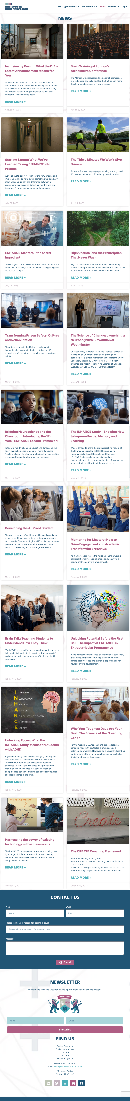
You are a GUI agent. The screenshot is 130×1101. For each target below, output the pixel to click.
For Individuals (89, 6)
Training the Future (85, 1037)
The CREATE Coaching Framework (96, 851)
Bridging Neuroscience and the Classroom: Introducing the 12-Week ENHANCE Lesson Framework (32, 436)
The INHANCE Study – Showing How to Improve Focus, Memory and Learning (97, 436)
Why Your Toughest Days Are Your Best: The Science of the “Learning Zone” (96, 733)
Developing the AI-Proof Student (29, 528)
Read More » (15, 101)
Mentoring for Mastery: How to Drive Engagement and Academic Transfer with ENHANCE (95, 544)
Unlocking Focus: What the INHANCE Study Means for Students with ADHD (32, 744)
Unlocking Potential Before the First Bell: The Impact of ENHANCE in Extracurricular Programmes (97, 643)
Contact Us (113, 6)
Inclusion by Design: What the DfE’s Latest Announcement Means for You (31, 70)
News (102, 6)
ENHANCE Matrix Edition (23, 1025)
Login (124, 6)
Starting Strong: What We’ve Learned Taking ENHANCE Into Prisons (27, 164)
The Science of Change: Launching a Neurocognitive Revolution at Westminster (98, 340)
